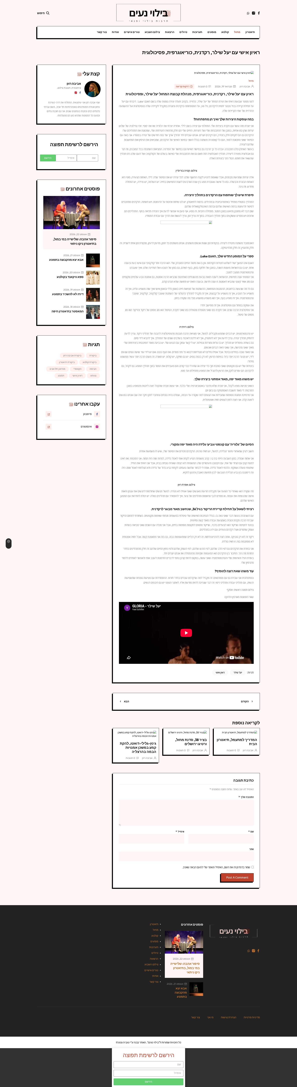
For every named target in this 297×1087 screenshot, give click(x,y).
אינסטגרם (86, 426)
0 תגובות (202, 86)
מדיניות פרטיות (252, 1017)
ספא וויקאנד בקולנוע (70, 277)
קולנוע (225, 32)
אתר (251, 849)
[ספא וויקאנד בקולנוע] (93, 277)
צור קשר (102, 32)
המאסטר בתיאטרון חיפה (68, 311)
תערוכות (197, 32)
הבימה (93, 368)
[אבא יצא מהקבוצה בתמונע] (93, 260)
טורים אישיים (132, 32)
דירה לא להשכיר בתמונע (68, 294)
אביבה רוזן (245, 86)
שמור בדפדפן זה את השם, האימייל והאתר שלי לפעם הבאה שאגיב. (216, 867)
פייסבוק (87, 414)
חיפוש (41, 13)
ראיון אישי (220, 672)
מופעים (211, 32)
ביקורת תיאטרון (67, 362)
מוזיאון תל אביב (57, 368)
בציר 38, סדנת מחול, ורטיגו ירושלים (191, 742)
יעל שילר (238, 672)
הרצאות (169, 32)
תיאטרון (250, 32)
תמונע (61, 375)
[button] (148, 1049)
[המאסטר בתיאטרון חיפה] (93, 312)
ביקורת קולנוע (89, 362)
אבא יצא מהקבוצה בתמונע (66, 259)
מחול (237, 32)
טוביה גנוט (123, 1042)
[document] (148, 1067)
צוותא (93, 375)
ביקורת (92, 355)
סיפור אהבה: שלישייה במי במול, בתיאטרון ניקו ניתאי (185, 968)
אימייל (180, 831)
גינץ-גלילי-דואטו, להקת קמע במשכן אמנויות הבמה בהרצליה (138, 747)
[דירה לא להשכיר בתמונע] (93, 295)
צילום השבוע (152, 32)
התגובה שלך (246, 797)
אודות (115, 32)
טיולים (183, 32)
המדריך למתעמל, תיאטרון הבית (237, 742)
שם (251, 831)
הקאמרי (77, 368)
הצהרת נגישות (228, 1017)
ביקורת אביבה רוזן (72, 355)
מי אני (210, 1017)
